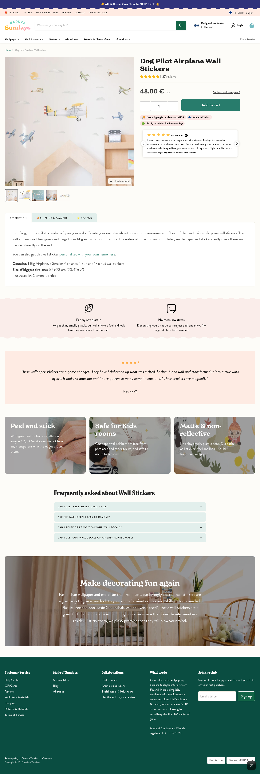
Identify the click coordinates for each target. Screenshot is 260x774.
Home (8, 50)
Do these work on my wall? (226, 92)
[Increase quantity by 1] (173, 106)
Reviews (66, 13)
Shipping (10, 703)
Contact (80, 13)
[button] (239, 12)
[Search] (181, 25)
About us (122, 39)
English (214, 760)
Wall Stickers (33, 39)
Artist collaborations (113, 685)
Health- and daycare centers (118, 697)
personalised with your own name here (87, 254)
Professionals (98, 13)
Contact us (47, 758)
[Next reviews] (236, 143)
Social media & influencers (117, 691)
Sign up (246, 696)
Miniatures (71, 39)
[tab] (18, 217)
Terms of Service (14, 714)
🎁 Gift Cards (13, 13)
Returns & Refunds (16, 709)
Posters (53, 39)
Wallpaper (11, 39)
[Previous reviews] (143, 143)
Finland (239, 760)
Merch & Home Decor (97, 39)
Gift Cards (11, 685)
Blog (55, 685)
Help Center (247, 39)
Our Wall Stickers (47, 13)
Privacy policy (11, 758)
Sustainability (61, 680)
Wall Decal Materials (17, 697)
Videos (28, 13)
